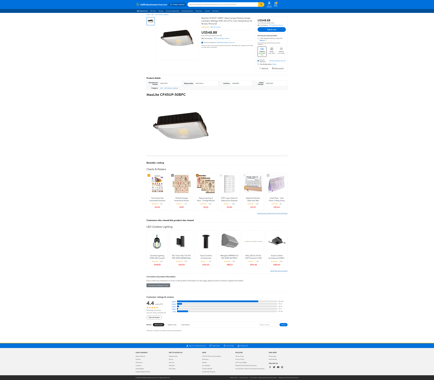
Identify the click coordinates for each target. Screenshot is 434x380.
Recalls (204, 362)
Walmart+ (172, 365)
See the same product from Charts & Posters (272, 213)
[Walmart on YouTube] (278, 367)
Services (153, 11)
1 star (174, 311)
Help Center (216, 346)
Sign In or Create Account (197, 346)
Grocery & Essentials (172, 11)
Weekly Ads (244, 346)
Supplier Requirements (143, 372)
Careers (207, 11)
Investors (138, 365)
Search (283, 325)
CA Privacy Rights (241, 362)
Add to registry (279, 68)
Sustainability (140, 369)
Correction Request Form (158, 285)
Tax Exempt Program (208, 372)
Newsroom (139, 362)
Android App (273, 359)
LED (152, 14)
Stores (171, 359)
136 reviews (217, 27)
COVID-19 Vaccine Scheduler (211, 356)
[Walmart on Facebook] (270, 367)
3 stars (174, 306)
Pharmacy (199, 11)
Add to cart (271, 29)
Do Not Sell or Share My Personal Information (249, 369)
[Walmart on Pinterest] (282, 367)
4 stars (174, 304)
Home (148, 14)
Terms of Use (239, 356)
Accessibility (206, 365)
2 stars (174, 309)
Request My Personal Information (246, 365)
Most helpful (185, 325)
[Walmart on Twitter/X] (274, 367)
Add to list (265, 68)
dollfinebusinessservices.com (226, 42)
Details (274, 64)
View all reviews (154, 317)
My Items (216, 11)
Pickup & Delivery (187, 11)
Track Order (230, 346)
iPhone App (272, 356)
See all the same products (279, 271)
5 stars (174, 301)
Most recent (158, 325)
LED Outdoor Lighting (161, 14)
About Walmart (140, 356)
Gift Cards (172, 369)
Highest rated (172, 325)
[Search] (261, 4)
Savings (160, 11)
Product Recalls (207, 369)
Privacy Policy (239, 359)
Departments (143, 11)
